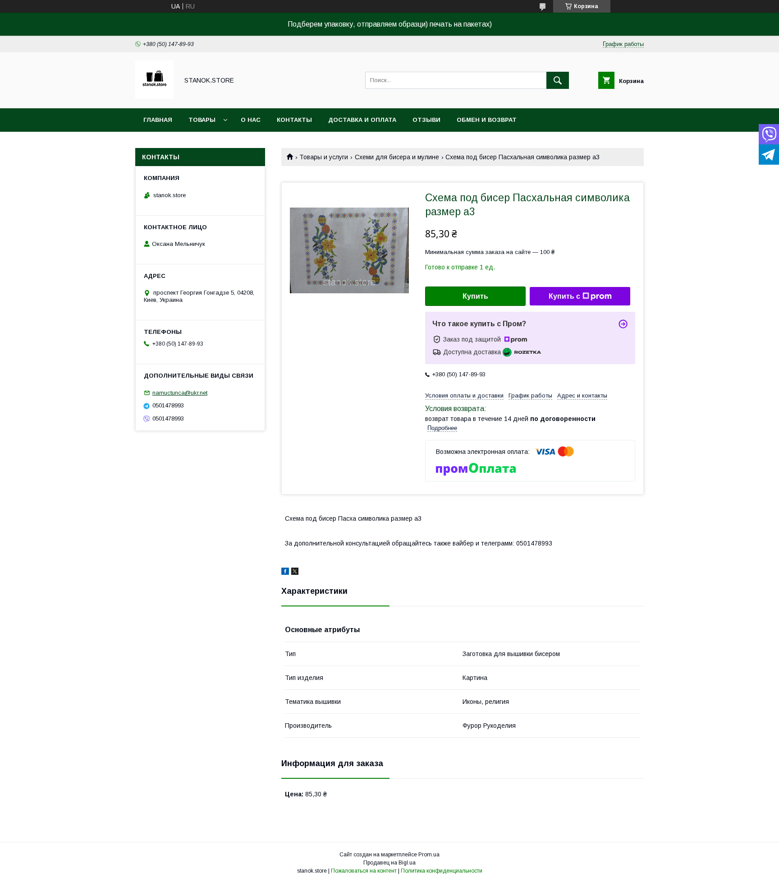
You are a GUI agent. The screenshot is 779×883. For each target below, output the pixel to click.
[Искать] (557, 80)
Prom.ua (429, 854)
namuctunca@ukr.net (179, 392)
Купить (475, 296)
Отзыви (426, 119)
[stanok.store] (154, 96)
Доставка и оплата (362, 119)
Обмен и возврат (487, 119)
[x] (294, 572)
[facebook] (285, 572)
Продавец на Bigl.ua (389, 863)
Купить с (564, 296)
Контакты (294, 119)
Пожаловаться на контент (364, 871)
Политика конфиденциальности (441, 871)
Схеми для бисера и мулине (397, 157)
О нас (251, 119)
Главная (157, 119)
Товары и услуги (323, 157)
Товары (201, 119)
